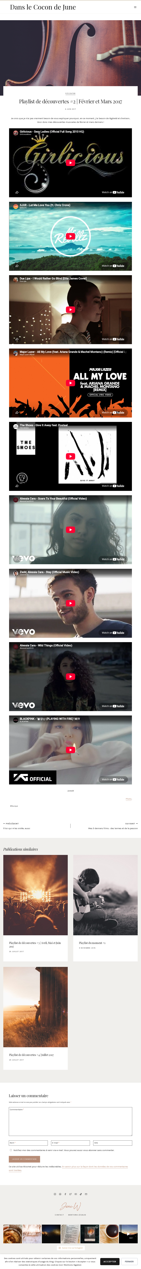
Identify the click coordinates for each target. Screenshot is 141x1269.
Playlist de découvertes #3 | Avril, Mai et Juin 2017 (35, 944)
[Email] (86, 1194)
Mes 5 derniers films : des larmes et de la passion (113, 826)
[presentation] (35, 895)
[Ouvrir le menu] (135, 7)
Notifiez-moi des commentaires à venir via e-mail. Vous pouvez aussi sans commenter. (63, 1150)
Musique (14, 806)
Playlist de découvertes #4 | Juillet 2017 (31, 1055)
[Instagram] (55, 1194)
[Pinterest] (60, 1194)
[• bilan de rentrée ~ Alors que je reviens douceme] (109, 1234)
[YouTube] (76, 1194)
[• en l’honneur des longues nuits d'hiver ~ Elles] (51, 1234)
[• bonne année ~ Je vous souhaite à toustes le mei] (32, 1234)
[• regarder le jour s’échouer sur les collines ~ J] (128, 1234)
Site (96, 1143)
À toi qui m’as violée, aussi (16, 826)
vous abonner (90, 1150)
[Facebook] (65, 1194)
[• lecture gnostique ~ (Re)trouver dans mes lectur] (70, 1234)
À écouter (70, 93)
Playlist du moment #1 (92, 943)
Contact (59, 1215)
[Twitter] (70, 1194)
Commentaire (17, 1109)
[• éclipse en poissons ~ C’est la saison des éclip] (89, 1234)
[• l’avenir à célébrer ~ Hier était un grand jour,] (12, 1234)
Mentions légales (77, 1215)
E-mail (55, 1143)
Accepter (110, 1261)
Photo (128, 799)
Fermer (129, 1261)
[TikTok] (81, 1194)
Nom (13, 1143)
